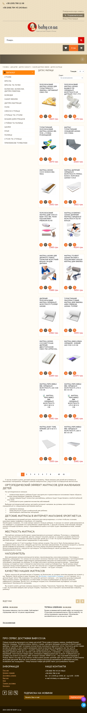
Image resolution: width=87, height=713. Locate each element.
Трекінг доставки (9, 683)
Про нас (6, 670)
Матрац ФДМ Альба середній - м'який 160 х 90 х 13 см (73, 342)
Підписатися (77, 697)
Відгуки (5, 678)
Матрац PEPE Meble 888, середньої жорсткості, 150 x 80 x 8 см (49, 385)
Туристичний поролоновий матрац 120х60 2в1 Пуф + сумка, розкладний (48, 128)
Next (82, 601)
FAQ (4, 681)
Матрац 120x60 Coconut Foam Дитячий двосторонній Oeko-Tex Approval (48, 342)
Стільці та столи (13, 115)
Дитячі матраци (12, 103)
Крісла (7, 81)
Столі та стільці (13, 139)
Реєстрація (73, 19)
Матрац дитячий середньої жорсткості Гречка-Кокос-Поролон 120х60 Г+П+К (73, 171)
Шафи (7, 127)
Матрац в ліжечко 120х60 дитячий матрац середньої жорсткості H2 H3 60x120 (72, 214)
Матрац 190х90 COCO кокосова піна (47, 171)
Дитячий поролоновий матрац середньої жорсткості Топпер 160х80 (49, 300)
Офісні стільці (12, 111)
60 (59, 474)
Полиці (8, 135)
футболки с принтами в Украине (51, 576)
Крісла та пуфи (12, 85)
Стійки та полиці (13, 123)
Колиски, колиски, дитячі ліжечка (14, 90)
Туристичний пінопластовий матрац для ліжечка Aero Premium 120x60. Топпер (73, 300)
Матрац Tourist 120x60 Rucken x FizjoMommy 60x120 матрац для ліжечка (73, 257)
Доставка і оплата (9, 675)
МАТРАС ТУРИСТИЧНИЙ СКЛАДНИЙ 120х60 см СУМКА (72, 128)
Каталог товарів (8, 673)
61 (64, 474)
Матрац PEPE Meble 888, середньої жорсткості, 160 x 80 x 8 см (72, 428)
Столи (7, 77)
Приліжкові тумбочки (15, 143)
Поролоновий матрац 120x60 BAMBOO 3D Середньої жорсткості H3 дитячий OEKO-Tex (72, 86)
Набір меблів (11, 99)
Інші (6, 131)
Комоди (8, 95)
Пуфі (6, 107)
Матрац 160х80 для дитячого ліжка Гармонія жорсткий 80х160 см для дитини (49, 257)
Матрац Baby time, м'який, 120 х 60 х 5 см (48, 428)
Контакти (6, 686)
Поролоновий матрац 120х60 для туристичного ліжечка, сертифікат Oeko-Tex (49, 86)
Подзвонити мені (75, 15)
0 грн (73, 48)
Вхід (65, 19)
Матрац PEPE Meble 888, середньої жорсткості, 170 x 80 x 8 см (72, 385)
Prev (78, 601)
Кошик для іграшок (14, 119)
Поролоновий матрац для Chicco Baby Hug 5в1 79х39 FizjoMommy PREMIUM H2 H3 (48, 214)
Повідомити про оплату (73, 11)
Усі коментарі (9, 623)
